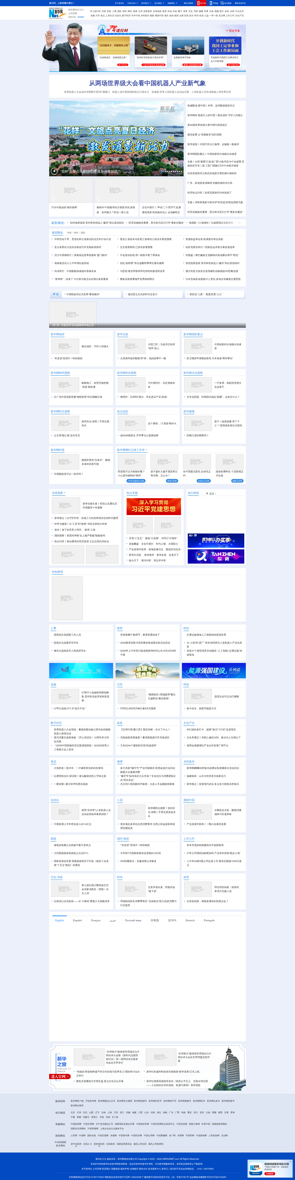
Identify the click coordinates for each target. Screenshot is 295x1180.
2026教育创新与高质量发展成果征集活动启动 (145, 642)
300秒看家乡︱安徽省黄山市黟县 (138, 861)
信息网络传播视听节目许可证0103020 (208, 1176)
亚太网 (222, 15)
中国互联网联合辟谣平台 (163, 1123)
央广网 (172, 1135)
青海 (232, 1112)
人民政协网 (214, 1135)
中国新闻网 (201, 1135)
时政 (109, 11)
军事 (206, 11)
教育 (164, 11)
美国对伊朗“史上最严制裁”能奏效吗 (86, 535)
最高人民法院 (140, 1143)
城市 (166, 15)
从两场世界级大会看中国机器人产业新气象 (147, 82)
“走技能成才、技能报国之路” (112, 57)
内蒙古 (86, 1116)
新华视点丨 (60, 518)
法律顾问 (134, 1168)
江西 (140, 1112)
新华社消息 (135, 555)
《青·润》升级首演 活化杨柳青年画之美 (72, 325)
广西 (177, 1112)
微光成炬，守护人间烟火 (95, 346)
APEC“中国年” (169, 538)
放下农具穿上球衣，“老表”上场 (78, 529)
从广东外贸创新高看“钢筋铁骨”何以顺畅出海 (78, 397)
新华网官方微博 (124, 1100)
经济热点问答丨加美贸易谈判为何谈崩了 (209, 192)
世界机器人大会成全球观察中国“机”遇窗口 (87, 92)
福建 (134, 1112)
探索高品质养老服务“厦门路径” (91, 255)
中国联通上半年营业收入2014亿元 (72, 824)
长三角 (115, 1116)
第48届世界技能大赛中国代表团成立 (207, 125)
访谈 (211, 11)
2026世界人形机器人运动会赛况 (75, 172)
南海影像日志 (156, 549)
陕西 (220, 1112)
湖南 (165, 1112)
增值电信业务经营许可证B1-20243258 (122, 1176)
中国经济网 (136, 1135)
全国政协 (110, 1143)
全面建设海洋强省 (182, 57)
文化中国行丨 (149, 207)
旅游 (171, 15)
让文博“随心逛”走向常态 (67, 435)
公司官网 (72, 13)
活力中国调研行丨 (64, 255)
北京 (73, 1112)
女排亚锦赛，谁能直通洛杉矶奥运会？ (207, 901)
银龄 (152, 15)
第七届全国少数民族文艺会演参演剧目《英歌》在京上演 (95, 889)
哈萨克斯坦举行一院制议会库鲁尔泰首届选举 (210, 247)
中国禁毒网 (93, 1128)
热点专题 (132, 493)
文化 (190, 11)
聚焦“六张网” (152, 538)
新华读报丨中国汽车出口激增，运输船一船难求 (213, 144)
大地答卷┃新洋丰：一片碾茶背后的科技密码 (78, 768)
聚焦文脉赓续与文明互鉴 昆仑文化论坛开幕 (100, 1081)
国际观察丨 (60, 535)
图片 (222, 11)
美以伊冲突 (159, 560)
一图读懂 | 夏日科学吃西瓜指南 (71, 784)
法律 (232, 11)
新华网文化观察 (193, 373)
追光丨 (58, 529)
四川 (196, 1112)
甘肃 (226, 1112)
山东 (146, 1112)
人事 (114, 11)
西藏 (214, 1112)
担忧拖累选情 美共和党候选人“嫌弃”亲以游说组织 (97, 222)
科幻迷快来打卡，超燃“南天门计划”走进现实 (211, 729)
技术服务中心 (154, 1168)
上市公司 (230, 15)
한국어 (172, 920)
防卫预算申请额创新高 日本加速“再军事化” (210, 358)
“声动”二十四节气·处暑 (169, 207)
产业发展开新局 (137, 549)
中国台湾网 (149, 1135)
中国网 (82, 1135)
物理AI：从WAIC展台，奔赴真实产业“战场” (143, 397)
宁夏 (73, 1116)
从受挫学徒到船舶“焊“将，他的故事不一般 (143, 358)
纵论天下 (134, 560)
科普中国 (206, 1123)
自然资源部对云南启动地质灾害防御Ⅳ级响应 (212, 173)
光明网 (180, 1135)
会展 (181, 15)
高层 (104, 11)
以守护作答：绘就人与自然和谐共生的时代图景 (92, 518)
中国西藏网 (161, 1135)
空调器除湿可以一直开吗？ (68, 474)
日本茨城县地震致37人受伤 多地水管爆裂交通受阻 (213, 279)
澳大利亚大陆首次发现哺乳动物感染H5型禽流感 (212, 271)
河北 (85, 1112)
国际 (119, 11)
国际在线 (91, 1135)
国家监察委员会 (124, 1143)
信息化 (118, 15)
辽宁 (97, 1112)
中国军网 (190, 1135)
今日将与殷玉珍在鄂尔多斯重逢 (91, 279)
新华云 (165, 1168)
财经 (124, 11)
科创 (175, 11)
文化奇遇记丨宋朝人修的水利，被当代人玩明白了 (214, 737)
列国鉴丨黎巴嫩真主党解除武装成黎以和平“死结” (212, 255)
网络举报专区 (240, 3)
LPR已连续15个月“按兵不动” (69, 708)
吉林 (103, 1112)
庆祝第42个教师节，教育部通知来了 (140, 634)
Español (77, 920)
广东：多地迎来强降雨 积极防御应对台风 (209, 183)
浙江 (122, 1112)
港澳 (135, 11)
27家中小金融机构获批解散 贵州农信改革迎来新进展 (95, 696)
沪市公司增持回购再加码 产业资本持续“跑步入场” (213, 853)
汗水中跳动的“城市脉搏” (64, 207)
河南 (153, 1112)
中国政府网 (76, 1123)
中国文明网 (88, 1123)
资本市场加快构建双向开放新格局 (205, 845)
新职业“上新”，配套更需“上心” (206, 294)
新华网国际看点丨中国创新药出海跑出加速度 (212, 154)
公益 (206, 15)
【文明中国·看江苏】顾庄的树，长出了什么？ (145, 729)
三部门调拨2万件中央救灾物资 (222, 165)
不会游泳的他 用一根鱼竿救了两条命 (140, 255)
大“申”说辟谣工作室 (136, 480)
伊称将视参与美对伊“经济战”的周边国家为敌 (219, 202)
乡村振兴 (145, 15)
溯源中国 (159, 15)
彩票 (186, 15)
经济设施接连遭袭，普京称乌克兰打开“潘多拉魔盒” (215, 212)
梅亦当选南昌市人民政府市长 (70, 650)
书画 (196, 11)
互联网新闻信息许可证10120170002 (86, 1176)
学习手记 (122, 64)
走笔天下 (174, 555)
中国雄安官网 (142, 1123)
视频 (216, 11)
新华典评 (149, 555)
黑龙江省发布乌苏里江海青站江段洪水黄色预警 (146, 239)
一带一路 (213, 15)
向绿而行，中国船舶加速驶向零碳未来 (75, 271)
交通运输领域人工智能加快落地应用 (206, 634)
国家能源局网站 (219, 1123)
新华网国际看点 (193, 334)
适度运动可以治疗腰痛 (226, 696)
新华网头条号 (213, 1100)
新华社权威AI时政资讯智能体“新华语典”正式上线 (172, 1071)
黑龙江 (94, 1116)
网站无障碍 (188, 3)
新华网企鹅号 (77, 1105)
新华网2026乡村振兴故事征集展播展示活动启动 (213, 768)
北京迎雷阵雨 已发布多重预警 (136, 247)
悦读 (201, 15)
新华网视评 (58, 334)
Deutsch (190, 920)
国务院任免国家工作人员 (67, 634)
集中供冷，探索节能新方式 (201, 708)
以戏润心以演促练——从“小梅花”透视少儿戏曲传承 (82, 901)
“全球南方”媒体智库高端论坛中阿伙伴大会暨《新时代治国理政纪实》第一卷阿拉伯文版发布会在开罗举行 (123, 1057)
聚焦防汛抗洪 (173, 549)
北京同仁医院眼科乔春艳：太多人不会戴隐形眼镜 (147, 784)
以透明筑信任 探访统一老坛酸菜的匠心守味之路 (80, 776)
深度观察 (57, 493)
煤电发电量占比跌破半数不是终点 (72, 845)
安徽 (128, 1112)
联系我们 (106, 1168)
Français (95, 920)
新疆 (79, 1116)
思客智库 (147, 11)
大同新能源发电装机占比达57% (71, 853)
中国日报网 (103, 1135)
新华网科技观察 (126, 373)
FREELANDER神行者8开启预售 (138, 708)
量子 (180, 11)
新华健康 (189, 411)
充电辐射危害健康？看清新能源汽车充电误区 (144, 737)
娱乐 (191, 15)
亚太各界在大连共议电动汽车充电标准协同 (77, 247)
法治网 (224, 1135)
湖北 (159, 1112)
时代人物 (161, 543)
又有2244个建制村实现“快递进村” (138, 745)
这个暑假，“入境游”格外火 (162, 423)
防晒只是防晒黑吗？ (198, 435)
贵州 (202, 1112)
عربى (113, 920)
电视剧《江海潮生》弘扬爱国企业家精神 (211, 222)
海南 (183, 1112)
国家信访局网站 (78, 1128)
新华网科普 (58, 450)
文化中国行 (147, 543)
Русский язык (133, 920)
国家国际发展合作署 (124, 1123)
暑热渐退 (147, 212)
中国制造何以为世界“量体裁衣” (83, 294)
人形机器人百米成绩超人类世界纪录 (211, 92)
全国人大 (87, 1143)
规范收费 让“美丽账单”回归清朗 (204, 134)
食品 (102, 15)
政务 (227, 11)
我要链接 (115, 1168)
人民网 (74, 1135)
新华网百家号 (228, 1100)
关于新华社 (119, 3)
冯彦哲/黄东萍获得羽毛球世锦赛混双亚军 (142, 271)
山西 (91, 1112)
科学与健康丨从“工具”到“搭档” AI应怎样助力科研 (80, 524)
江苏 (116, 1112)
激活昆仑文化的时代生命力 (142, 294)
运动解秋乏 (174, 212)
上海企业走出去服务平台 (112, 1128)
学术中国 (135, 15)
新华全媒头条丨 (91, 503)
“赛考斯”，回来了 (63, 279)
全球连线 (157, 11)
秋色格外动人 (159, 212)
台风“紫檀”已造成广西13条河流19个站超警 (218, 161)
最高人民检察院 (155, 1143)
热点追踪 (122, 411)
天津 (79, 1112)
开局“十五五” (136, 538)
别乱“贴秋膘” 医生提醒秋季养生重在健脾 (142, 263)
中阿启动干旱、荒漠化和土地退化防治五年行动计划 (82, 239)
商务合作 (143, 1168)
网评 (130, 11)
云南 (208, 1112)
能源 (176, 15)
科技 (170, 11)
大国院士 (173, 543)
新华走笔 (161, 555)
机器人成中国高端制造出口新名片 (130, 92)
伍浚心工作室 (203, 480)
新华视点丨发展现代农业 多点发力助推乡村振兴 (213, 784)
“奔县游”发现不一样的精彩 (68, 358)
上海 (110, 1112)
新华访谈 (122, 334)
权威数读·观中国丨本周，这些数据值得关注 (211, 105)
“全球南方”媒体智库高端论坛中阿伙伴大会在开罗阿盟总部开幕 (194, 1057)
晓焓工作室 (237, 480)
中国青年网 (124, 1135)
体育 (185, 11)
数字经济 (126, 15)
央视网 (113, 1135)
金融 (92, 15)
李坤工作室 (172, 480)
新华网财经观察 (60, 373)
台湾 (140, 11)
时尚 (196, 15)
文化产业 (239, 15)
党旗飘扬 (134, 543)
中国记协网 (181, 1123)
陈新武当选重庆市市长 (66, 642)
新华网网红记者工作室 (131, 450)
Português (209, 920)
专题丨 (191, 161)
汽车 (98, 15)
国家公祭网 (194, 1123)
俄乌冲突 (146, 560)
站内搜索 (227, 3)
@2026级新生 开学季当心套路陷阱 (139, 435)
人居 (120, 800)
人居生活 (110, 15)
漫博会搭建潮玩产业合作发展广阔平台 (207, 745)
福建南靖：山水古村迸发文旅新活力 (206, 776)
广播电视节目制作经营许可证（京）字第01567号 (165, 1176)
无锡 (108, 1116)
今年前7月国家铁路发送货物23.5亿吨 (140, 853)
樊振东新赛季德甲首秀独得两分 (137, 279)
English (59, 920)
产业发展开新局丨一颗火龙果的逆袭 (206, 824)
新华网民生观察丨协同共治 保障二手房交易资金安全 (162, 812)
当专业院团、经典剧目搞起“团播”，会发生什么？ (213, 397)
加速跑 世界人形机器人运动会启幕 (170, 92)
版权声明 (124, 1168)
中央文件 (239, 11)
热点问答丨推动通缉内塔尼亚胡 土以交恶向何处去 (81, 541)
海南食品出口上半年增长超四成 (71, 263)
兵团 (102, 1116)
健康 (201, 11)
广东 (171, 1112)
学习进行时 (95, 11)
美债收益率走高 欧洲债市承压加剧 (204, 239)
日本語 (155, 920)
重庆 (189, 1112)
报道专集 (234, 30)
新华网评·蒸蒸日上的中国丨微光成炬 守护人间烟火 (215, 115)
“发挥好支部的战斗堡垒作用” (150, 57)
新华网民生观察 (60, 411)
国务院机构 (99, 1143)
